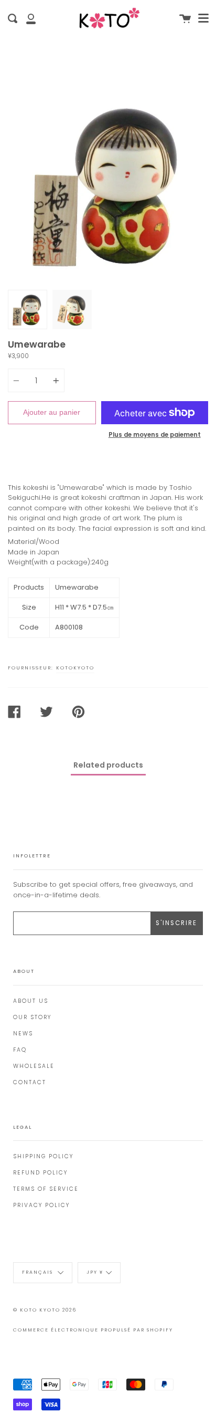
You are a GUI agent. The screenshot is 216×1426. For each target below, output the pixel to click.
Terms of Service (46, 1189)
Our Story (32, 1017)
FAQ (20, 1050)
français (38, 1273)
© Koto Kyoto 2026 (45, 1310)
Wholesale (34, 1066)
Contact (29, 1082)
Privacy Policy (41, 1205)
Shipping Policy (43, 1156)
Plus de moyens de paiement (155, 435)
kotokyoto (75, 667)
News (23, 1033)
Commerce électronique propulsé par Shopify (93, 1330)
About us (30, 1001)
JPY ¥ (95, 1273)
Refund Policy (40, 1173)
